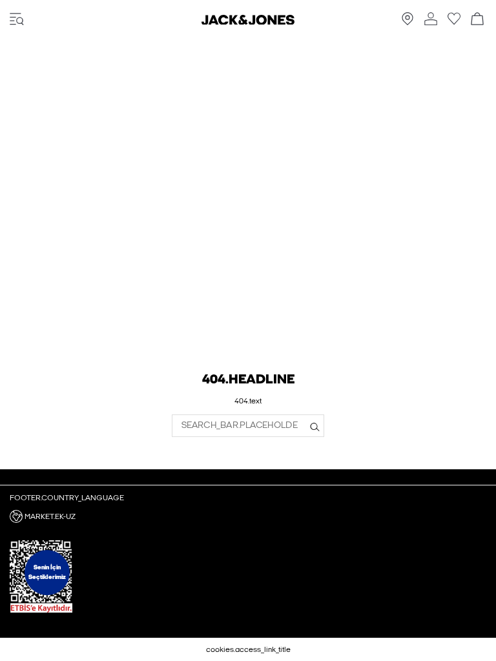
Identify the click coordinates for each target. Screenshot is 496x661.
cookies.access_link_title (248, 649)
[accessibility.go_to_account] (430, 19)
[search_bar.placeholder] (315, 426)
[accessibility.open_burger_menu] (17, 20)
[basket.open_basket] (477, 19)
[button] (248, 516)
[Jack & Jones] (248, 21)
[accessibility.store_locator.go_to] (407, 22)
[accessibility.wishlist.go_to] (454, 22)
